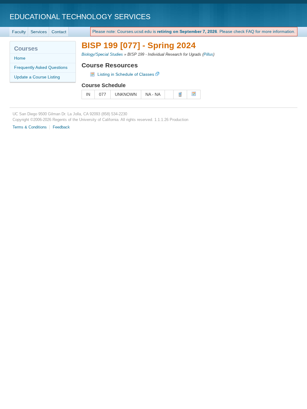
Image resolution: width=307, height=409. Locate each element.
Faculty (19, 31)
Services (39, 31)
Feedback (61, 127)
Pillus (208, 54)
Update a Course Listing (37, 77)
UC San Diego (263, 16)
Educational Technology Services (80, 17)
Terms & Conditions (30, 127)
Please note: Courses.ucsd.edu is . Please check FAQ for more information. (193, 31)
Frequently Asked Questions (40, 67)
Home (19, 58)
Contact (59, 31)
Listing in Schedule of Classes (125, 74)
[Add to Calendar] (193, 94)
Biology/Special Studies (102, 54)
